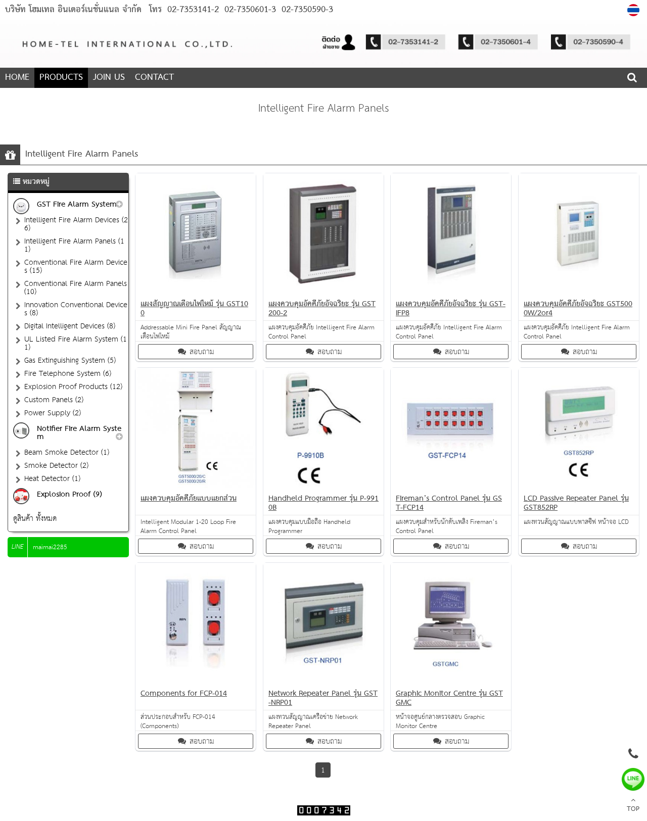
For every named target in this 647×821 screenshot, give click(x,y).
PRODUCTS (61, 77)
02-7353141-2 (193, 10)
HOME (17, 77)
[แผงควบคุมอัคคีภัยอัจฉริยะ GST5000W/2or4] (579, 291)
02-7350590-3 (306, 10)
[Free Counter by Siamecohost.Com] (323, 813)
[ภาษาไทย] (634, 10)
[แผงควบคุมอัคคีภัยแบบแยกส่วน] (195, 486)
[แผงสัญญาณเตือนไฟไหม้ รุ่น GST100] (195, 291)
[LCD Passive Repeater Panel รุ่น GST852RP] (579, 486)
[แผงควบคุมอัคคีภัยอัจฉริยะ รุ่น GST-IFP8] (451, 291)
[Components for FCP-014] (195, 681)
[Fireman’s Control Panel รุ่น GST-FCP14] (451, 486)
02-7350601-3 (248, 10)
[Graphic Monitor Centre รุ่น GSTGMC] (451, 681)
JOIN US (109, 77)
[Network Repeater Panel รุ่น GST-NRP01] (323, 681)
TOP (633, 809)
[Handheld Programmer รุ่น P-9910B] (323, 486)
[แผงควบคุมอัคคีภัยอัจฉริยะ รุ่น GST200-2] (323, 291)
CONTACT (154, 77)
